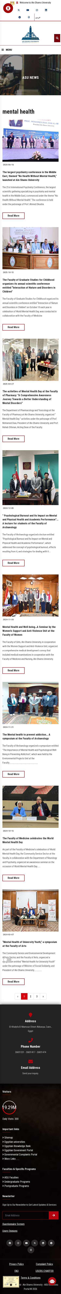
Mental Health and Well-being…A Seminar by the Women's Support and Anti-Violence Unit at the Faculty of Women (29, 630)
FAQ (16, 1271)
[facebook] (9, 1243)
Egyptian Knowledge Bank (17, 1146)
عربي (38, 17)
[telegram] (19, 17)
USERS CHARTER (45, 1271)
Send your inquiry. (30, 1073)
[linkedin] (46, 10)
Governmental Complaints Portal (20, 1154)
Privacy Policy (16, 1264)
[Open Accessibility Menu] (8, 8)
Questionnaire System (13, 1224)
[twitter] (18, 10)
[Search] (57, 38)
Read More (13, 215)
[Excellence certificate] (11, 1281)
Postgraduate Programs (16, 1186)
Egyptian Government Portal (18, 1150)
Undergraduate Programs (17, 1181)
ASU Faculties (11, 1177)
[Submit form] (54, 1215)
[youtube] (27, 10)
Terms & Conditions (31, 1277)
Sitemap (8, 1137)
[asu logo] (30, 33)
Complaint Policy (44, 1264)
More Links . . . (11, 1158)
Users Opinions (9, 1230)
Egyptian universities (14, 1141)
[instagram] (37, 10)
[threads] (28, 17)
